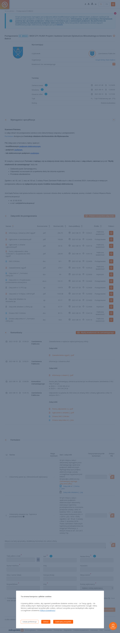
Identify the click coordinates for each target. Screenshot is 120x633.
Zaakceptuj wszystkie (63, 622)
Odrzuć (46, 622)
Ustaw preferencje (30, 622)
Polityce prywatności (47, 610)
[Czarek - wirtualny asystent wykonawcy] (113, 626)
